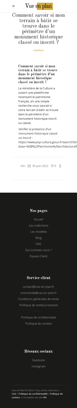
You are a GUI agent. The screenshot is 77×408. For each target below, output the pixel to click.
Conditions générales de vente (38, 299)
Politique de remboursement (38, 305)
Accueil (38, 219)
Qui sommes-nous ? (38, 250)
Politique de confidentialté (38, 317)
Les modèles (38, 232)
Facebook (38, 360)
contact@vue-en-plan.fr (38, 287)
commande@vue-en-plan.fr (38, 293)
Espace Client (38, 256)
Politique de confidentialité (33, 393)
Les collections (38, 225)
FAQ (38, 244)
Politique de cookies (38, 323)
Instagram (38, 366)
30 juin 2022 (40, 166)
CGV (14, 393)
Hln (23, 166)
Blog (38, 238)
